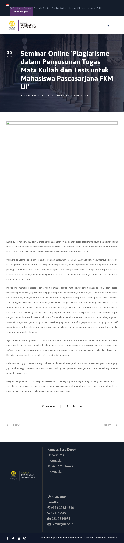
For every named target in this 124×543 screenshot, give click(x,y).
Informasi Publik (95, 8)
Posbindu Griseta (41, 8)
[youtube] (19, 538)
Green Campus (24, 8)
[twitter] (12, 538)
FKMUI (86, 95)
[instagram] (24, 538)
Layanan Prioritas (77, 8)
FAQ (12, 8)
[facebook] (7, 538)
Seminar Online (59, 8)
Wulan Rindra (60, 95)
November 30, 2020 (32, 95)
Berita (78, 95)
